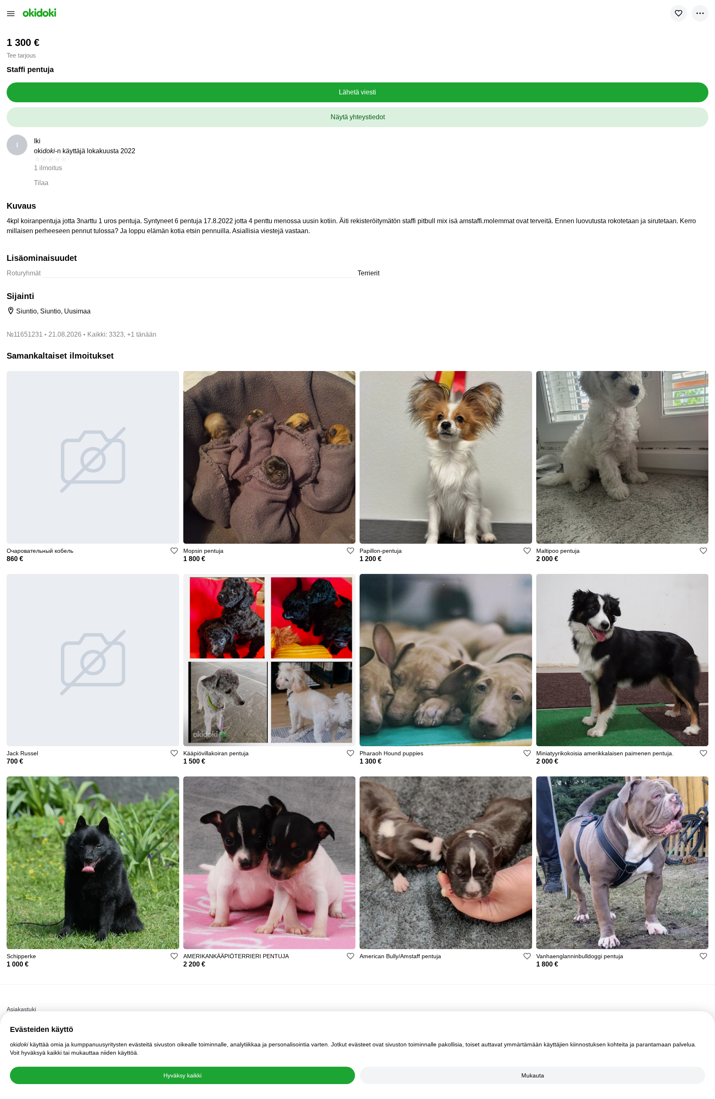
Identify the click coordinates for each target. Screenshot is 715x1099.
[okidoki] (38, 12)
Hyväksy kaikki (182, 1075)
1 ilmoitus (48, 167)
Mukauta (532, 1075)
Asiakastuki (21, 1009)
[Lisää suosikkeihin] (678, 13)
